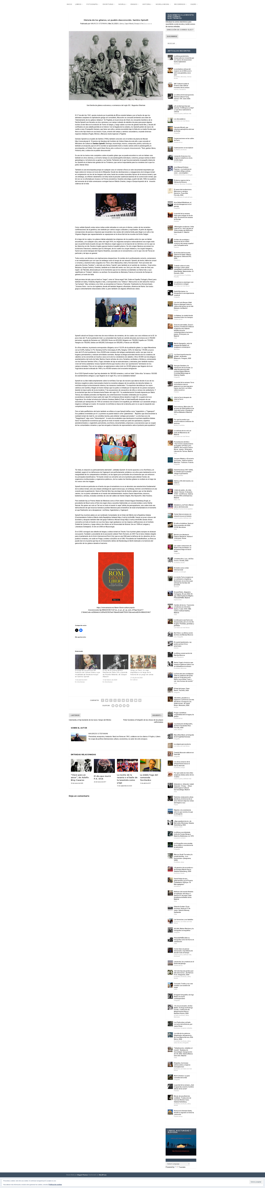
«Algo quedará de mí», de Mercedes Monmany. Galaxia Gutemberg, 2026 (184, 823)
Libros (78, 4)
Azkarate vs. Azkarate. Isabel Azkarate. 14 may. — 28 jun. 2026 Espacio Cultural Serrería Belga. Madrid (184, 787)
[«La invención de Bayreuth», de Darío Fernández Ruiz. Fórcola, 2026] (170, 725)
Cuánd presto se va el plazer (183, 148)
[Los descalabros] (170, 120)
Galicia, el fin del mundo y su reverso (183, 482)
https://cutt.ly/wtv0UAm (134, 520)
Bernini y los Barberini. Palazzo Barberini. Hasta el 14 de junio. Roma (183, 536)
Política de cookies (55, 1184)
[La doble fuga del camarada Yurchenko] (150, 765)
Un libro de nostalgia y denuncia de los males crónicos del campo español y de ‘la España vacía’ (183, 242)
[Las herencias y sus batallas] (170, 920)
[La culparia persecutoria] (170, 745)
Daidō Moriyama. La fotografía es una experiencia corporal (184, 293)
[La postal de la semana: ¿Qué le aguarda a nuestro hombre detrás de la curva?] (170, 1086)
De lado (176, 1015)
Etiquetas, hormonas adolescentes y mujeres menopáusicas (182, 1065)
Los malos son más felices (182, 121)
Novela (122, 4)
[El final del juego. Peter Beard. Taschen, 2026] (170, 689)
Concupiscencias (179, 275)
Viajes (193, 4)
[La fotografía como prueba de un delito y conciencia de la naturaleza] (170, 844)
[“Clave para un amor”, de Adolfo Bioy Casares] (81, 765)
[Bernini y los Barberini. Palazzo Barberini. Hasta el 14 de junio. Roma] (170, 536)
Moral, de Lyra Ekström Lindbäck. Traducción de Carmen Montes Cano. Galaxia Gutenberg (182, 1099)
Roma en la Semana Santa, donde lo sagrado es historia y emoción (184, 1112)
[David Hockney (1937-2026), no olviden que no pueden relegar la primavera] (170, 471)
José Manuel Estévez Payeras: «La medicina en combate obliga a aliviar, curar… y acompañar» (182, 170)
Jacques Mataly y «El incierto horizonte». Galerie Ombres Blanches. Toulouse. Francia (184, 460)
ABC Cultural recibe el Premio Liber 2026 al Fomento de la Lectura (181, 85)
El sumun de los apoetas (185, 509)
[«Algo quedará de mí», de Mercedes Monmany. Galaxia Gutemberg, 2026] (170, 822)
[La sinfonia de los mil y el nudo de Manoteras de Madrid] (170, 432)
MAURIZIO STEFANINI (99, 24)
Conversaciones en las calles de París (184, 139)
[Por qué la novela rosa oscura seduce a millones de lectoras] (170, 421)
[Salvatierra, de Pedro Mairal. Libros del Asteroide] (170, 506)
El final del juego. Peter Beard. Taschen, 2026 (182, 689)
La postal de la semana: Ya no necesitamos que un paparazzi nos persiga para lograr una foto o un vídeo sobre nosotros (184, 386)
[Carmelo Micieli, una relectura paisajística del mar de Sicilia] (170, 128)
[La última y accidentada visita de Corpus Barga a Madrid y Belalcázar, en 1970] (170, 833)
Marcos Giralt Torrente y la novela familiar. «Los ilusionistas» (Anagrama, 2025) (183, 857)
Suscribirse (172, 36)
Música (180, 729)
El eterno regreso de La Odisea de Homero (182, 181)
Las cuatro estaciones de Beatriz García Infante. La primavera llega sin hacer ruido (182, 548)
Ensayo (134, 4)
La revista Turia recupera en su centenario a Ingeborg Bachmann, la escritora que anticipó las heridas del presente (183, 581)
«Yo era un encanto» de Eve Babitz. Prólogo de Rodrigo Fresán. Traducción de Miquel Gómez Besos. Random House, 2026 (183, 1009)
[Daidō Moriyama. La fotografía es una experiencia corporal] (170, 292)
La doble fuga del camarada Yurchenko (149, 777)
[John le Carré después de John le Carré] (170, 398)
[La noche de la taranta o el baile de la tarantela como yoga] (127, 765)
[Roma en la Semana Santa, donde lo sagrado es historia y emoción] (170, 1112)
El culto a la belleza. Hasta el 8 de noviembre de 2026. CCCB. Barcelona (183, 525)
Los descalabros (180, 119)
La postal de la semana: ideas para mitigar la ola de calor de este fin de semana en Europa (183, 216)
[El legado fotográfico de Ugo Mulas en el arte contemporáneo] (170, 996)
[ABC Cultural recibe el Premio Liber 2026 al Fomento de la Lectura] (170, 85)
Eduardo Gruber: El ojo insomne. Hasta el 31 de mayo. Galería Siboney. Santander (182, 909)
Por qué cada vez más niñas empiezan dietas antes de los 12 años (184, 774)
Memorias (183, 668)
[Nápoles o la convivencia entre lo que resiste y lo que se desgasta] (170, 811)
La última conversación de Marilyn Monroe (183, 654)
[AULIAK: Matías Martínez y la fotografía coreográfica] (170, 930)
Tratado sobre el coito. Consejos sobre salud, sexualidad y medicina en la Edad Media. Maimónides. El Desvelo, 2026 (183, 269)
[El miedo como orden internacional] (170, 569)
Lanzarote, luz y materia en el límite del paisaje (184, 962)
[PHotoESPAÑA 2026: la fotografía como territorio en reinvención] (170, 939)
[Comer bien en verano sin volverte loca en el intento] (170, 515)
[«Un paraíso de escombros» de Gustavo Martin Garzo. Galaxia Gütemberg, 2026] (170, 869)
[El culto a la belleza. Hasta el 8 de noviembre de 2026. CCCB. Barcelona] (170, 524)
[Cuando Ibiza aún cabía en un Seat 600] (170, 753)
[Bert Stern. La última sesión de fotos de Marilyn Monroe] (170, 634)
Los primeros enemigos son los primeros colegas (183, 283)
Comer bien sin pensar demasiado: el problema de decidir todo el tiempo (183, 950)
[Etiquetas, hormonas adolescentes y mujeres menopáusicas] (170, 1064)
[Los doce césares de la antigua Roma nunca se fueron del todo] (170, 763)
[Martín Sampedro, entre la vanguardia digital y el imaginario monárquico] (170, 344)
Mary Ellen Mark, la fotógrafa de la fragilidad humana (184, 736)
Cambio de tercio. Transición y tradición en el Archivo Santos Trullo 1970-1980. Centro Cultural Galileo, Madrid (184, 608)
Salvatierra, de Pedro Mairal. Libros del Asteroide (184, 506)
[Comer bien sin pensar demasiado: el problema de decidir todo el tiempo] (170, 950)
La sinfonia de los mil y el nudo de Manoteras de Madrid (182, 432)
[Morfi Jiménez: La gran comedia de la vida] (170, 1077)
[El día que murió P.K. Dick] (104, 766)
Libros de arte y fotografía (181, 1043)
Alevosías (183, 76)
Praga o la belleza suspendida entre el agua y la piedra (184, 714)
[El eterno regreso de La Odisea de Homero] (170, 181)
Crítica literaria (178, 197)
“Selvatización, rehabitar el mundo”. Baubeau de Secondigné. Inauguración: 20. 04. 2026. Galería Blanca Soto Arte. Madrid (183, 1051)
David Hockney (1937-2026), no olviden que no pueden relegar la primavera (183, 471)
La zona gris (188, 175)
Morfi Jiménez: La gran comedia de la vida (182, 1076)
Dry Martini (177, 149)
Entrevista (182, 175)
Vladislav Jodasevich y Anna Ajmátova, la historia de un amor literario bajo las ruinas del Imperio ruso (184, 800)
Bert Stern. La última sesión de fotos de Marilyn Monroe (183, 634)
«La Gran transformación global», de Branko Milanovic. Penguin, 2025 (182, 356)
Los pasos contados (180, 838)
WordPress (102, 1175)
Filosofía (176, 277)
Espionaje (176, 401)
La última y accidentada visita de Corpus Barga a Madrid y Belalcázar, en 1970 (184, 834)
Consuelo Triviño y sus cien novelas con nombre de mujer (183, 985)
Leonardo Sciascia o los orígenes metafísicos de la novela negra (183, 158)
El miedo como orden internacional (181, 569)
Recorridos (179, 4)
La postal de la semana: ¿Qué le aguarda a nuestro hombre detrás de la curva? (184, 1087)
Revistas (176, 586)
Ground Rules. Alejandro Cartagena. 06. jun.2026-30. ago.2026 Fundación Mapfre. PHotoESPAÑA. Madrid (184, 595)
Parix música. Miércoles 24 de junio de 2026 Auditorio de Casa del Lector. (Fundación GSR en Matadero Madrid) (184, 409)
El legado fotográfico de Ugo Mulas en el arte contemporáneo (184, 996)
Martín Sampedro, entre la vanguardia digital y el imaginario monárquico (183, 345)
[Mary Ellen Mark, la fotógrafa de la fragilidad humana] (170, 736)
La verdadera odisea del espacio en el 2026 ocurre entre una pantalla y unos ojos (183, 72)
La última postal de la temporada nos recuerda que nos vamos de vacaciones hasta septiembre (184, 59)
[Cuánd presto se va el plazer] (170, 149)
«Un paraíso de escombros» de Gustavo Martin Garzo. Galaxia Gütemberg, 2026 (183, 869)
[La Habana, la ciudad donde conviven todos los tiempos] (170, 316)
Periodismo (182, 89)
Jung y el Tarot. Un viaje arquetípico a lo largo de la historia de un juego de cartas (141, 672)
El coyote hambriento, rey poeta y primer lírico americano (182, 644)
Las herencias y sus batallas (183, 919)
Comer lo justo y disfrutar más (182, 113)
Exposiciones (178, 540)
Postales (176, 221)
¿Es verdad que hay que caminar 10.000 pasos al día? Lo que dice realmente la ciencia (184, 109)
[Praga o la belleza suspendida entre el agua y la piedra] (170, 714)
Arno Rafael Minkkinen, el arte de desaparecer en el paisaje (182, 204)
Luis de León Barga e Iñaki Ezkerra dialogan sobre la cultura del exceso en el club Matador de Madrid (183, 305)
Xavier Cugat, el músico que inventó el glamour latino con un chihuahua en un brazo (184, 664)
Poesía (176, 804)
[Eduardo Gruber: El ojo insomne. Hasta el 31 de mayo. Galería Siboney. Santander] (170, 908)
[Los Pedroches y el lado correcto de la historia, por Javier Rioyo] (170, 1023)
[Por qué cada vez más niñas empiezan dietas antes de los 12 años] (170, 774)
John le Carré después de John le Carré (182, 398)
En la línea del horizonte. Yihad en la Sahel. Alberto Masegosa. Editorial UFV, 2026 (182, 255)
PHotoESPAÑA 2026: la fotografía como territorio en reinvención (184, 939)
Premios (176, 89)
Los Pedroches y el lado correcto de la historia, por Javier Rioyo (183, 1024)
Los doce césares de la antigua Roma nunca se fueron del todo (182, 763)
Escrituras (108, 4)
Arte (175, 475)
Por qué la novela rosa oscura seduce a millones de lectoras (184, 421)
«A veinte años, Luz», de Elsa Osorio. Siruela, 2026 (183, 559)
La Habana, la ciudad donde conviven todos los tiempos (183, 316)
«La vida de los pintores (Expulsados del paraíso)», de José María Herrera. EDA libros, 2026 (183, 1036)
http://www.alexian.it (82, 141)
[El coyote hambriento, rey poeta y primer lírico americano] (170, 643)
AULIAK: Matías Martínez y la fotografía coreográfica (184, 929)
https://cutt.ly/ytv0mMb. (126, 517)
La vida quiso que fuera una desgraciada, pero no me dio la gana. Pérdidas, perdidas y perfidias (184, 623)
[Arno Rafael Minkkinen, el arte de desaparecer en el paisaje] (170, 203)
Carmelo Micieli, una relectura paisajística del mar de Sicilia (184, 129)
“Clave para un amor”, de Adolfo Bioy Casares (80, 777)
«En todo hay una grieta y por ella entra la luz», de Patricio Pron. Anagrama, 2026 (184, 972)
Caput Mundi (129, 24)
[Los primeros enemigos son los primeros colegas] (170, 283)
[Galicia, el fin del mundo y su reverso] (170, 482)
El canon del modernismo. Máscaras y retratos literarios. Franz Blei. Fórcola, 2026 (183, 192)
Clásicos (176, 184)
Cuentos (176, 247)
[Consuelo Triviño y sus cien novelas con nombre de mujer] (170, 985)
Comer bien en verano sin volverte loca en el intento (183, 515)
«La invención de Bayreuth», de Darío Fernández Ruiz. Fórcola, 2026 (183, 725)
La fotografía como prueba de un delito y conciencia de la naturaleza (183, 845)
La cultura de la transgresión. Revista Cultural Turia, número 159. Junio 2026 (184, 96)
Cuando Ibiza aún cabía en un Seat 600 (184, 753)
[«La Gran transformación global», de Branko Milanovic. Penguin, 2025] (170, 355)
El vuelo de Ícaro (187, 197)
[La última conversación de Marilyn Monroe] (170, 654)
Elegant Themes (82, 1175)
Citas (175, 234)
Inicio (69, 4)
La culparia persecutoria (182, 744)
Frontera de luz (178, 142)
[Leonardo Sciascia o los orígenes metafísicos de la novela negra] (170, 157)
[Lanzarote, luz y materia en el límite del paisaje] (170, 963)
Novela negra (162, 4)
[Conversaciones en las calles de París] (170, 139)
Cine (179, 499)
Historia (147, 4)
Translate (182, 1167)
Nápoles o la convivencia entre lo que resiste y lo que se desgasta (183, 812)
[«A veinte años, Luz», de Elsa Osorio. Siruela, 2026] (170, 560)
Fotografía (92, 4)
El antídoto (177, 76)
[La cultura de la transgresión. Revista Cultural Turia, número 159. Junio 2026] (170, 96)
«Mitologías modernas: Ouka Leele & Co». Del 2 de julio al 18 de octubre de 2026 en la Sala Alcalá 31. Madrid (184, 229)
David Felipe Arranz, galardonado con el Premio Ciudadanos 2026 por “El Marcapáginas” (183, 881)
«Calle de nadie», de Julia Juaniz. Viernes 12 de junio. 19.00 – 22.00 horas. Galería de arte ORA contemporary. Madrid (183, 494)
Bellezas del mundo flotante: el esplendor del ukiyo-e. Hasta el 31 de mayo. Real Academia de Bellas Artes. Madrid (183, 895)
